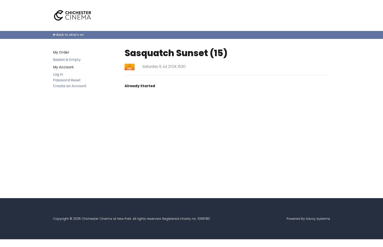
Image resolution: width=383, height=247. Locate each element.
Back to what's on (70, 35)
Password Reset (67, 80)
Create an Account (69, 85)
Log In (58, 74)
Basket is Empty (67, 59)
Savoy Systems (318, 218)
